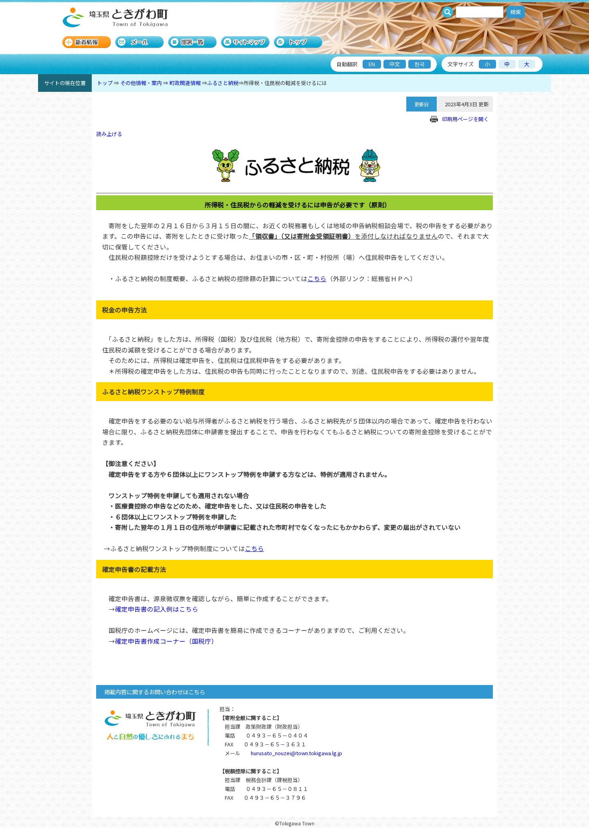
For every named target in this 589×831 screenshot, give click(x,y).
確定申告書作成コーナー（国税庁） (166, 640)
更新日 (421, 104)
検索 (515, 12)
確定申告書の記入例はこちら (156, 608)
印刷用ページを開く (465, 119)
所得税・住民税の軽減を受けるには (285, 83)
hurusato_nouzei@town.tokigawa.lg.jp (296, 753)
